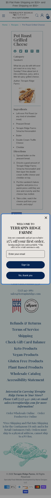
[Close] (45, 217)
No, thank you (25, 275)
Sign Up (25, 265)
